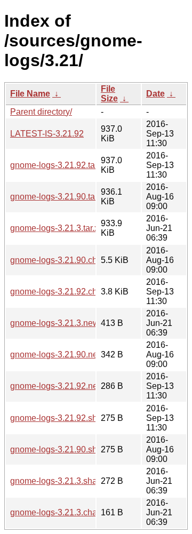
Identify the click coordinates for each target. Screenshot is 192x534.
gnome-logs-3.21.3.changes (63, 512)
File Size (109, 93)
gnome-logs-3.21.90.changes (65, 260)
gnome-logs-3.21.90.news (59, 354)
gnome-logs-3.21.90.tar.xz (59, 196)
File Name (30, 93)
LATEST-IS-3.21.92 (47, 133)
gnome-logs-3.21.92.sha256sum (71, 418)
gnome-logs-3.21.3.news (56, 323)
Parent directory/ (41, 111)
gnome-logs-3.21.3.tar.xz (56, 228)
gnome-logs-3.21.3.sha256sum (68, 480)
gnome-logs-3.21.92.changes (65, 291)
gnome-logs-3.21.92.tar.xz (59, 165)
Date (155, 93)
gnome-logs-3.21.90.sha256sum (71, 449)
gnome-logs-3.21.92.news (59, 385)
